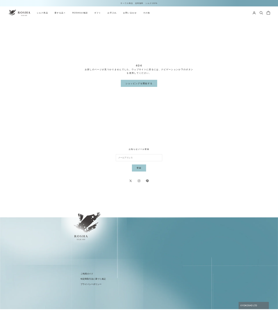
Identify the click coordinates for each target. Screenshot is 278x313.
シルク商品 (42, 13)
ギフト (97, 13)
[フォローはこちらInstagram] (139, 180)
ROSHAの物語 (80, 13)
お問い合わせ (130, 13)
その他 (146, 13)
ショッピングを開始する (139, 83)
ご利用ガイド (87, 274)
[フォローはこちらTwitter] (130, 180)
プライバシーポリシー (91, 284)
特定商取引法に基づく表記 (93, 279)
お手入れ (112, 13)
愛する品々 (60, 13)
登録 (139, 168)
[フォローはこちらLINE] (147, 180)
